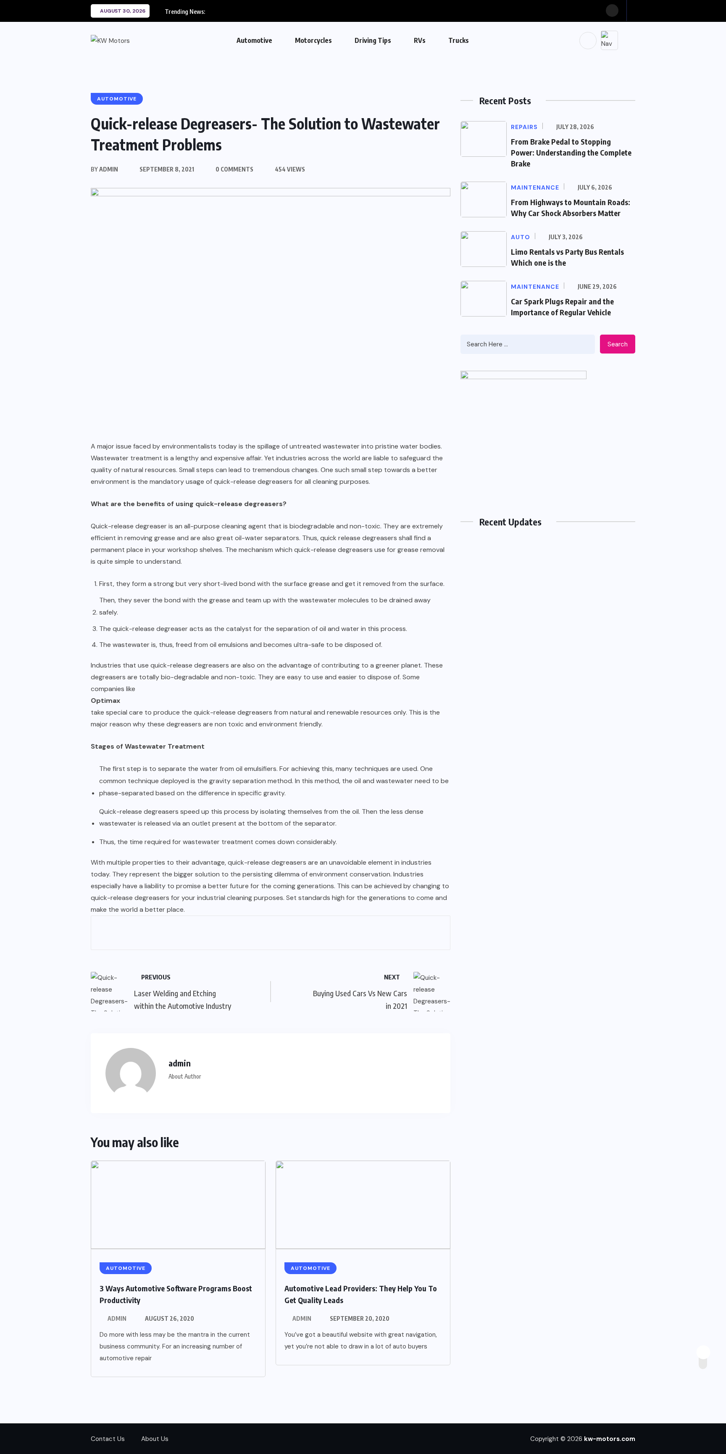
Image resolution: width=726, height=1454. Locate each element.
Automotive (254, 40)
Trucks (458, 40)
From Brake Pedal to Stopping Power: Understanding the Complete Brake (571, 152)
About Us (154, 1439)
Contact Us (108, 1439)
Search (618, 344)
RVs (420, 40)
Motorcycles (313, 40)
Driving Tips (373, 40)
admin (117, 1318)
